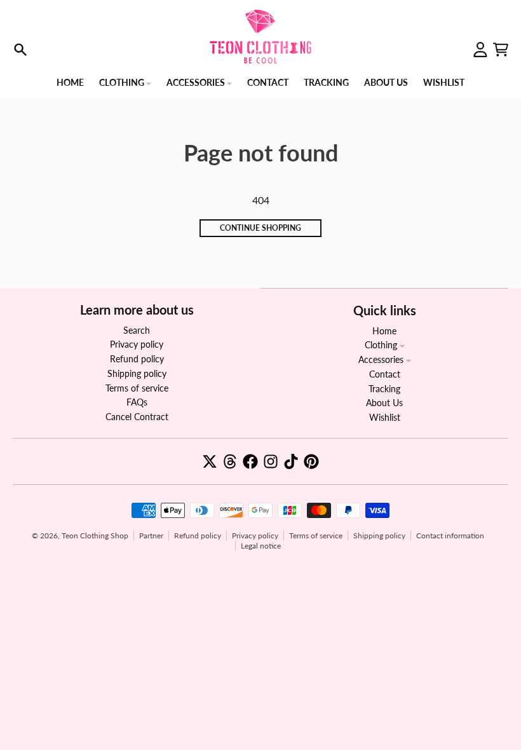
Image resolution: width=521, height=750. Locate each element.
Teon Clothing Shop (95, 535)
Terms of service (315, 535)
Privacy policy (255, 535)
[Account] (480, 49)
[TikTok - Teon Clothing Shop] (291, 461)
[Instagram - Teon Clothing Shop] (270, 461)
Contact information (450, 535)
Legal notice (261, 545)
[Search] (20, 49)
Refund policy (197, 535)
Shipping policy (379, 535)
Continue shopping (260, 228)
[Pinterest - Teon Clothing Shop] (311, 461)
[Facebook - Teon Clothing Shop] (250, 461)
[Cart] (500, 49)
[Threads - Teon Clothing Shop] (230, 461)
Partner (151, 535)
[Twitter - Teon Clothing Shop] (209, 461)
